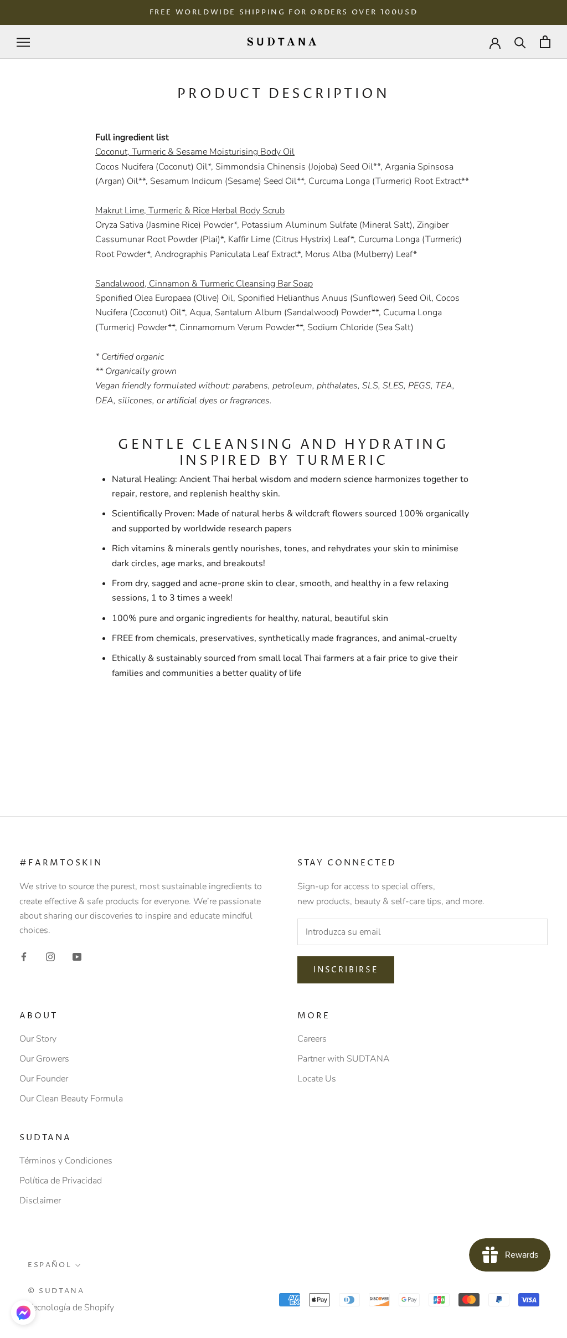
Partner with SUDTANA (343, 1059)
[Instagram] (50, 956)
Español (49, 1265)
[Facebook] (23, 956)
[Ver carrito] (545, 41)
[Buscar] (520, 42)
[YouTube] (77, 956)
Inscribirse (345, 970)
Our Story (37, 1039)
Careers (312, 1039)
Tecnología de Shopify (71, 1307)
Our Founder (43, 1079)
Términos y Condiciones (65, 1161)
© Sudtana (56, 1291)
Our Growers (44, 1059)
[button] (23, 1312)
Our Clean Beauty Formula (71, 1099)
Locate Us (316, 1079)
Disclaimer (40, 1201)
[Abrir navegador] (23, 42)
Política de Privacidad (60, 1181)
